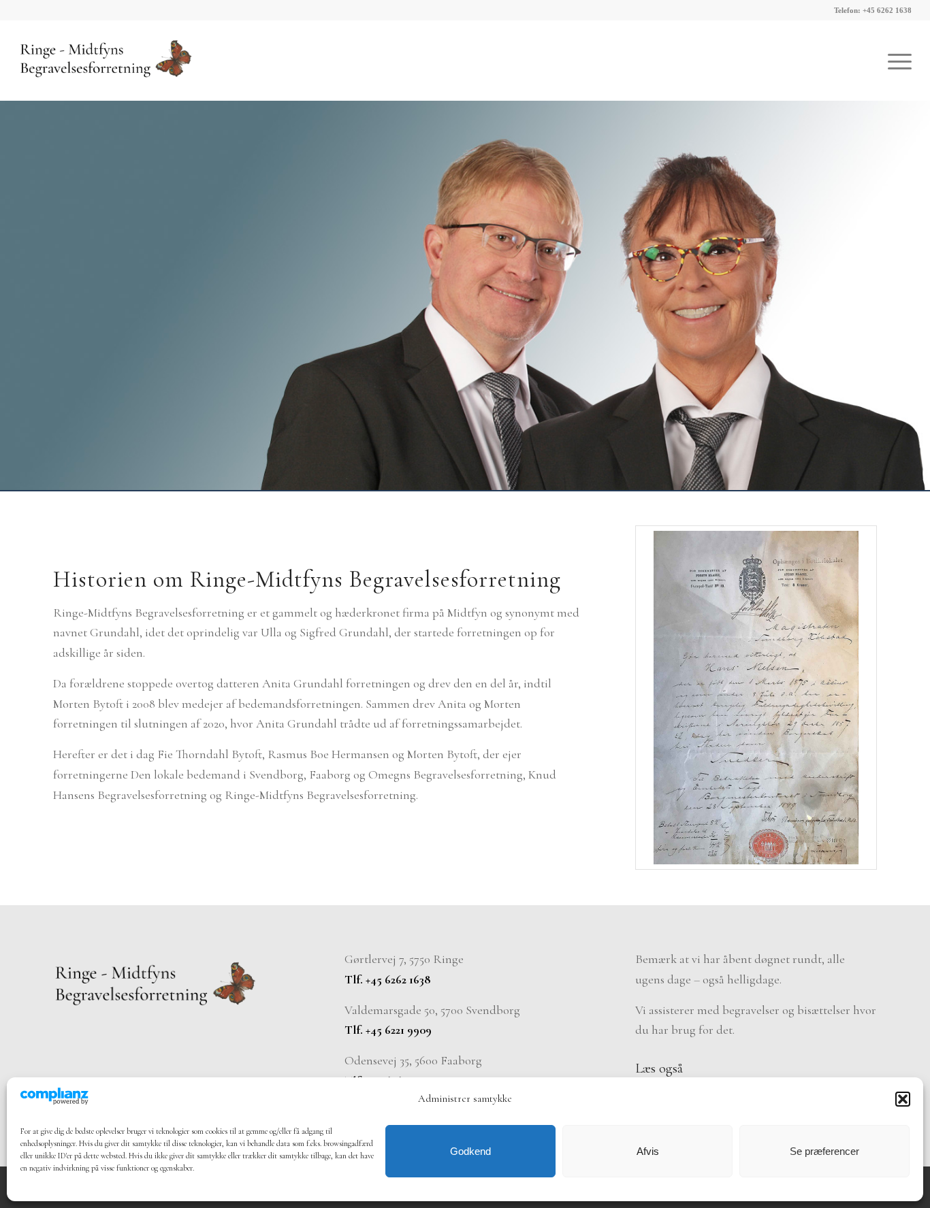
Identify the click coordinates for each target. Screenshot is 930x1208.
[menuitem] (895, 60)
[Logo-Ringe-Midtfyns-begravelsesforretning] (105, 60)
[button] (903, 1099)
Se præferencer (824, 1151)
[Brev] (756, 697)
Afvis (648, 1151)
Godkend (470, 1151)
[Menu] (895, 60)
